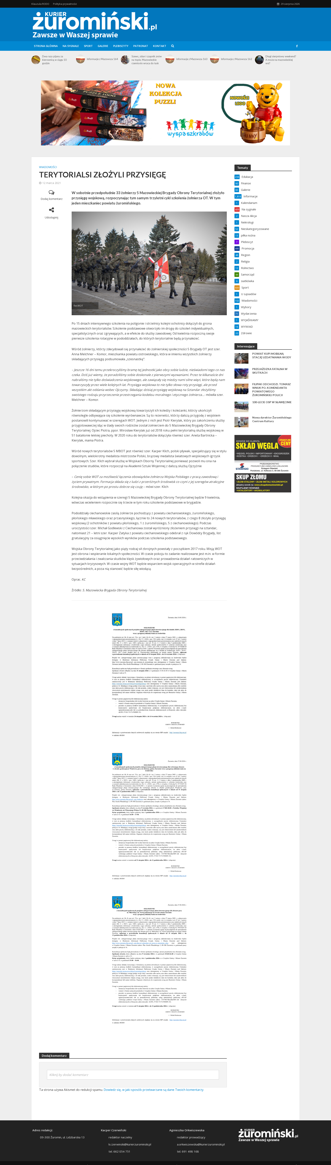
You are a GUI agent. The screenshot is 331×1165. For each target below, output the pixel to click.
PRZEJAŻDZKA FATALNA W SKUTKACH (270, 370)
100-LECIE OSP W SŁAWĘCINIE (272, 402)
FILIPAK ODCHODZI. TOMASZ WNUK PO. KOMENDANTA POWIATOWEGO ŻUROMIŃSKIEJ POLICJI (271, 389)
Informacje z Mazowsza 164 (102, 59)
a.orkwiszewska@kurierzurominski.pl (201, 1144)
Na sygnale (71, 46)
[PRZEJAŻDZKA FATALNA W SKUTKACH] (241, 373)
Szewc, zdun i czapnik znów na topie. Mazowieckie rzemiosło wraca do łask (147, 60)
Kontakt (159, 46)
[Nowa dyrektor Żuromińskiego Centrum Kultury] (241, 422)
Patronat (140, 46)
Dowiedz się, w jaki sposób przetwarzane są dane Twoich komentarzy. (154, 1090)
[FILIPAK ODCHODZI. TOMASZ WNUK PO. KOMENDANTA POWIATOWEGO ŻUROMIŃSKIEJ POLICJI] (241, 388)
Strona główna (46, 46)
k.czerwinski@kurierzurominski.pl (130, 1144)
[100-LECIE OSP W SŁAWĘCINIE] (241, 406)
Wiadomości (48, 167)
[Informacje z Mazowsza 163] (170, 59)
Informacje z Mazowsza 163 (191, 59)
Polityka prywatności (65, 4)
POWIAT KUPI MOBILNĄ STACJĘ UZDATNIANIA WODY (271, 355)
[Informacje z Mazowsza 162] (214, 59)
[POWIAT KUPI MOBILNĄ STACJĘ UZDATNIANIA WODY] (241, 358)
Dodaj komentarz (51, 199)
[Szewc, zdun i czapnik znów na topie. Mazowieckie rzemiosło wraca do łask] (125, 59)
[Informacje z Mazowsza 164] (80, 59)
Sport (88, 46)
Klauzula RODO (40, 4)
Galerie (103, 46)
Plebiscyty (120, 46)
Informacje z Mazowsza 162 (236, 59)
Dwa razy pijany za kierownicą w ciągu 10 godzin (54, 60)
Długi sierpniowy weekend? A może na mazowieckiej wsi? (280, 60)
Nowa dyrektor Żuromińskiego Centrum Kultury (272, 419)
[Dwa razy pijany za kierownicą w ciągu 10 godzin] (35, 59)
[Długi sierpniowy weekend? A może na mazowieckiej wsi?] (259, 59)
